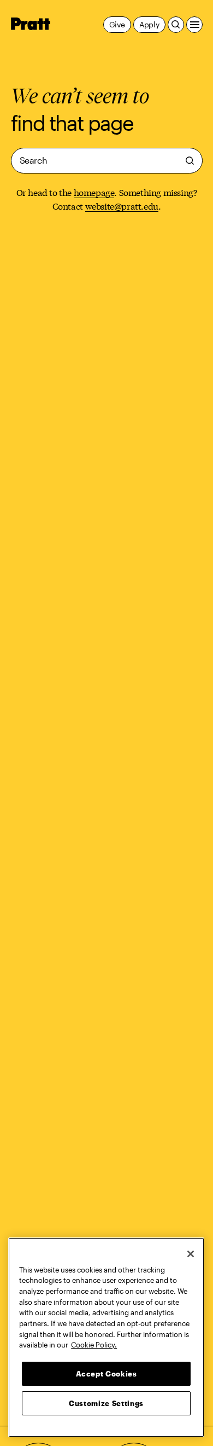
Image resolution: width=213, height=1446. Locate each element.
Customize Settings (106, 1403)
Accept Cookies (106, 1373)
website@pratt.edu (121, 205)
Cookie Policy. (94, 1344)
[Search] (176, 24)
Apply (149, 24)
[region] (106, 1337)
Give (117, 24)
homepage (94, 192)
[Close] (191, 1254)
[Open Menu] (194, 24)
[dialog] (107, 160)
